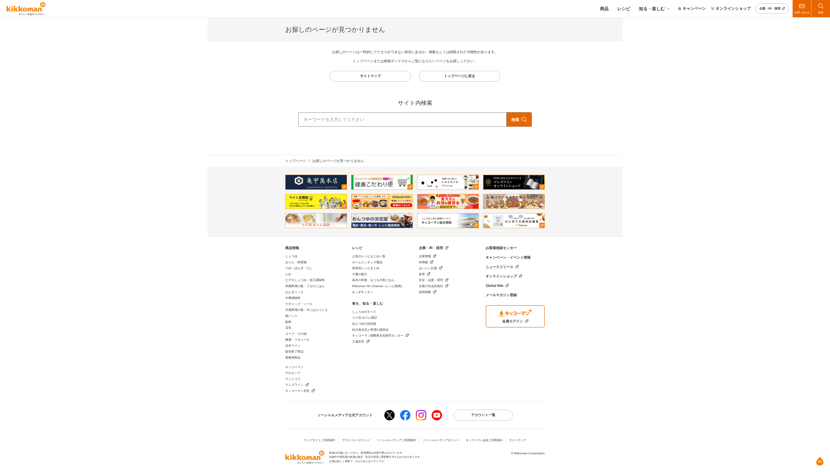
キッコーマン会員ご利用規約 (484, 440)
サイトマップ (517, 440)
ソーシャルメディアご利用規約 (396, 440)
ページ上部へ (820, 461)
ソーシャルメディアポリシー (441, 440)
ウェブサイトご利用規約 (319, 440)
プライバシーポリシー (356, 440)
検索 (515, 120)
